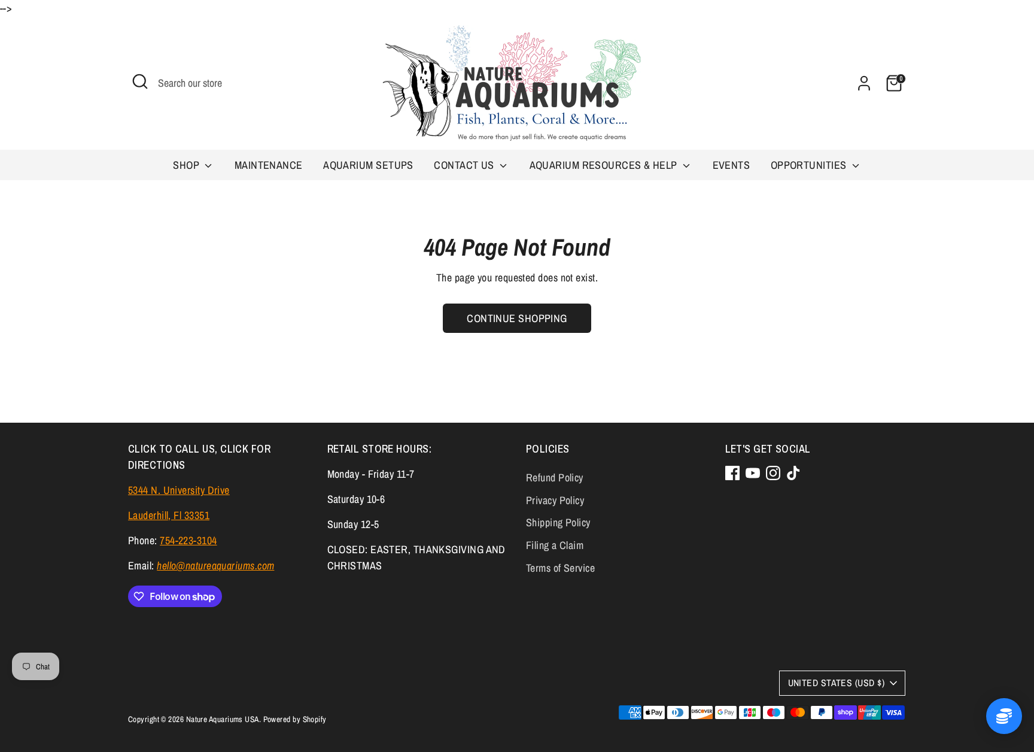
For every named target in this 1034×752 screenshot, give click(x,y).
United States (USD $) (836, 683)
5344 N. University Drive (179, 490)
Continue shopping (517, 318)
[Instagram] (773, 473)
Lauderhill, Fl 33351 (168, 515)
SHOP (187, 164)
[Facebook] (732, 473)
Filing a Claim (554, 545)
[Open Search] (140, 81)
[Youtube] (753, 473)
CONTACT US (465, 164)
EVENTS (731, 164)
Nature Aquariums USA (222, 719)
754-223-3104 (188, 540)
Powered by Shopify (295, 719)
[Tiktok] (793, 473)
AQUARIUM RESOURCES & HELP (605, 164)
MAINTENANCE (269, 164)
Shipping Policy (558, 522)
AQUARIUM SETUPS (368, 164)
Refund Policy (554, 477)
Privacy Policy (555, 500)
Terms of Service (560, 567)
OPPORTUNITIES (810, 164)
